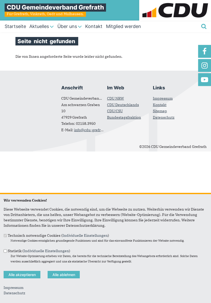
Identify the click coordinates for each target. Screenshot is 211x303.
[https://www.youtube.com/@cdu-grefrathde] (204, 79)
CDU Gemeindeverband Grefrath (55, 7)
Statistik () (39, 250)
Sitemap (160, 111)
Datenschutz (163, 117)
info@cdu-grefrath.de (93, 130)
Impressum (163, 98)
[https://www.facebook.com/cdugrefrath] (204, 51)
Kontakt (159, 104)
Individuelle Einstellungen (85, 235)
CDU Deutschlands (123, 104)
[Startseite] (175, 2)
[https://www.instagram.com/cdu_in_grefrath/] (204, 65)
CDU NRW (115, 98)
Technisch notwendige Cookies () (58, 235)
